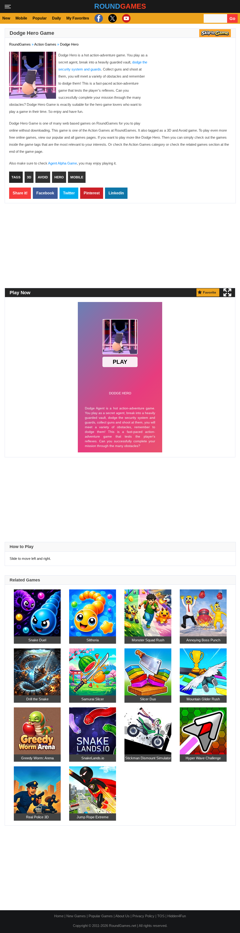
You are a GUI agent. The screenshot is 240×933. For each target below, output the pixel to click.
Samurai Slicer (92, 699)
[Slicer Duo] (147, 669)
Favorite (209, 292)
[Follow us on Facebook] (98, 18)
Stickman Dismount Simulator (148, 758)
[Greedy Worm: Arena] (37, 728)
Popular (40, 18)
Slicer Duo (148, 699)
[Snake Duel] (37, 610)
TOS (161, 916)
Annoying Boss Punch (203, 640)
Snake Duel (37, 640)
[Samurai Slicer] (92, 669)
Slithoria (92, 640)
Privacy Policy (143, 916)
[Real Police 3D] (37, 787)
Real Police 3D (37, 817)
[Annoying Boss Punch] (203, 610)
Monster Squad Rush (148, 640)
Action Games (45, 44)
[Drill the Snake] (37, 669)
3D (29, 177)
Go (232, 18)
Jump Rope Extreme (93, 817)
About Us (122, 916)
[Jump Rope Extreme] (92, 787)
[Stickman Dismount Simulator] (147, 728)
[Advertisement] (192, 86)
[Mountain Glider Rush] (203, 669)
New (6, 18)
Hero (59, 177)
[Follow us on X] (111, 18)
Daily (56, 18)
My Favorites (77, 18)
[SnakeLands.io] (92, 728)
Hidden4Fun (176, 916)
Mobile (21, 18)
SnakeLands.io (92, 758)
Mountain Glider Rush (203, 699)
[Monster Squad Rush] (147, 610)
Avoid (43, 177)
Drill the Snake (37, 699)
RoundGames (20, 44)
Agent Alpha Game (62, 163)
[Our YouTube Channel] (125, 18)
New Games (76, 916)
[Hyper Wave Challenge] (203, 728)
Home (59, 916)
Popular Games (101, 916)
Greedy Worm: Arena (37, 758)
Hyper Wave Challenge (203, 758)
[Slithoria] (92, 610)
